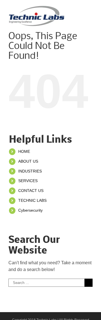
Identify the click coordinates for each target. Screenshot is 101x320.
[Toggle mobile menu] (90, 9)
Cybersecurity (30, 210)
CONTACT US (30, 190)
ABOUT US (28, 161)
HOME (24, 151)
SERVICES (28, 180)
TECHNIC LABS (32, 200)
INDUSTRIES (30, 171)
